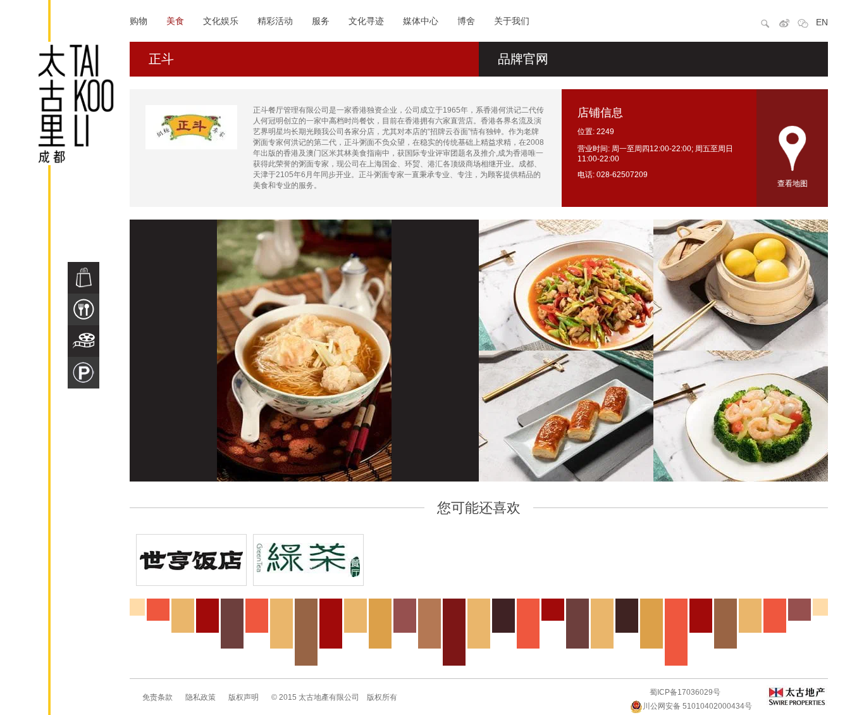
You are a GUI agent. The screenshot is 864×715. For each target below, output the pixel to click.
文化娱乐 (220, 21)
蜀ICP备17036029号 (685, 692)
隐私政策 (200, 697)
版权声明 (243, 697)
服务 (321, 21)
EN (822, 22)
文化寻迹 (366, 21)
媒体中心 (420, 21)
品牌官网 (523, 59)
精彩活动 (275, 21)
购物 (138, 21)
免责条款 (157, 697)
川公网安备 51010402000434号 (697, 706)
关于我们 (511, 21)
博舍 (466, 21)
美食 (175, 21)
